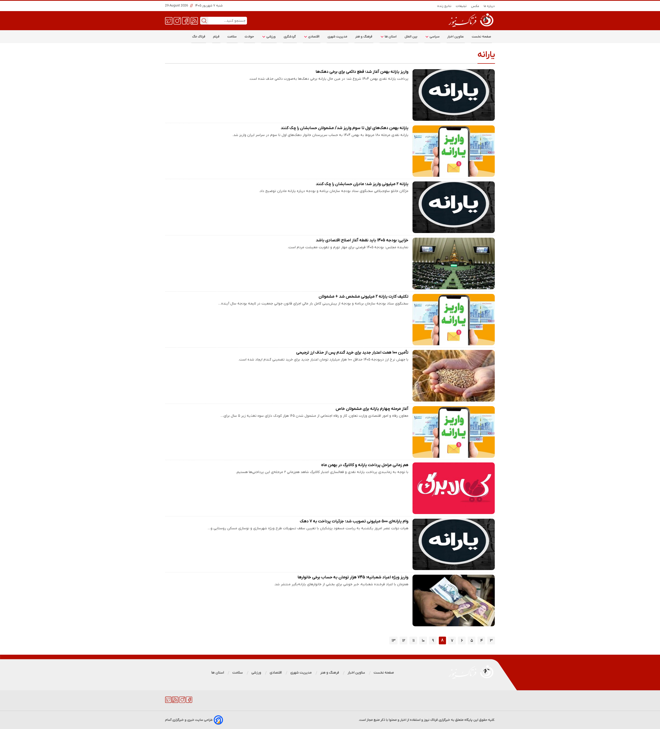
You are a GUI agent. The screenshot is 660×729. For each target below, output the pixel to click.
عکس (475, 6)
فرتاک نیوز (431, 720)
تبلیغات (461, 6)
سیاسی (434, 36)
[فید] (194, 20)
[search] (204, 21)
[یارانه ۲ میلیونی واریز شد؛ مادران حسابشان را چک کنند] (453, 207)
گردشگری (290, 36)
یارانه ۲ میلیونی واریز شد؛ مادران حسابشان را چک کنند (362, 184)
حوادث (249, 36)
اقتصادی (313, 36)
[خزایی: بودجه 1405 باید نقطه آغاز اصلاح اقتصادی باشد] (453, 263)
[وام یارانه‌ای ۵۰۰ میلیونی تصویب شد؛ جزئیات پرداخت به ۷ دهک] (453, 544)
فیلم (216, 36)
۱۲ (403, 640)
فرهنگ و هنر (364, 36)
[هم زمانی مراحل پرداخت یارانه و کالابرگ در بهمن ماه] (453, 488)
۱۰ (423, 640)
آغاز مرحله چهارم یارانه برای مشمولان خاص (372, 408)
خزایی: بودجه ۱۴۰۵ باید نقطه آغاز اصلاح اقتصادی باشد (362, 240)
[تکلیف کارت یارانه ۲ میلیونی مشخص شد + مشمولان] (453, 320)
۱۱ (413, 640)
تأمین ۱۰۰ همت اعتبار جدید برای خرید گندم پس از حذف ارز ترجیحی (352, 352)
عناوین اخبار (455, 36)
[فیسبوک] (185, 20)
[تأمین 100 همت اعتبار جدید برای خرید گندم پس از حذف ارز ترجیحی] (453, 376)
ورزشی (271, 36)
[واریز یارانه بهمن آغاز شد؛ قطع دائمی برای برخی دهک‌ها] (453, 95)
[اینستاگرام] (177, 20)
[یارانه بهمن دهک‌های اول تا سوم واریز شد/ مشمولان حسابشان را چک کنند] (453, 151)
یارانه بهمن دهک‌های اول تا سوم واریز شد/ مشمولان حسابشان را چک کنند (344, 128)
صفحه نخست (481, 36)
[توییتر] (168, 20)
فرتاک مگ (198, 36)
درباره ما (489, 6)
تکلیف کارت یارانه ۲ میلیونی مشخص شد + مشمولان (363, 296)
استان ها (390, 36)
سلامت (232, 36)
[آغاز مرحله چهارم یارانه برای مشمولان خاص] (453, 432)
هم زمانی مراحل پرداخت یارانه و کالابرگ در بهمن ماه (364, 465)
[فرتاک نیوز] (470, 27)
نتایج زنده (444, 6)
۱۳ (393, 640)
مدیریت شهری (337, 36)
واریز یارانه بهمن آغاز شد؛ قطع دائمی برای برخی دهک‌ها (362, 71)
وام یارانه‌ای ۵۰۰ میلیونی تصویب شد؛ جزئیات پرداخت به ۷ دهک (354, 521)
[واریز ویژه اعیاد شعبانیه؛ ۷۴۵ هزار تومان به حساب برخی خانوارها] (453, 600)
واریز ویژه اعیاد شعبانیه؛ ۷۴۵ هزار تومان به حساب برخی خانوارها (353, 577)
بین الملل (411, 36)
